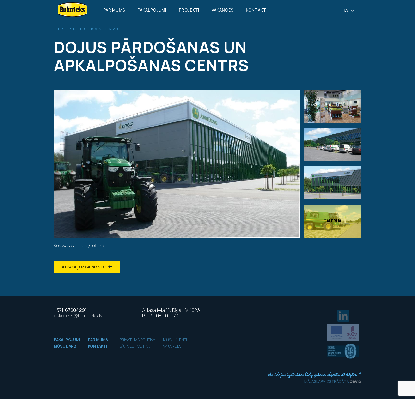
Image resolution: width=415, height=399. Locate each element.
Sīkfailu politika (135, 346)
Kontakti (257, 10)
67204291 (70, 310)
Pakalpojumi (152, 10)
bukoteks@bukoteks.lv (78, 315)
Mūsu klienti (175, 340)
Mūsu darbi (65, 346)
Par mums (114, 10)
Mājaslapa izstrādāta (327, 381)
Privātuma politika (137, 340)
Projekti (189, 10)
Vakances (223, 10)
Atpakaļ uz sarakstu (84, 267)
